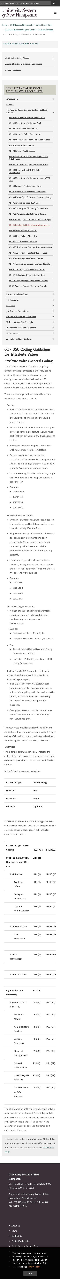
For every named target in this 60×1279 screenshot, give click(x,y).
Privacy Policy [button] (34, 1266)
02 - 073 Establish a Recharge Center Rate (27, 275)
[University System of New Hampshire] (19, 12)
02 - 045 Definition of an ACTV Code (24, 202)
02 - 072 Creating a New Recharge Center (27, 269)
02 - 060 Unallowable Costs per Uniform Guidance (30, 247)
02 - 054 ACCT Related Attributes (23, 241)
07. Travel (10, 305)
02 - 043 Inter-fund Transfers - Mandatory (27, 191)
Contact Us (17, 1236)
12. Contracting (13, 333)
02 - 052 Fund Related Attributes (23, 230)
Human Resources (13, 70)
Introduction (12, 99)
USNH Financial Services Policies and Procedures (31, 25)
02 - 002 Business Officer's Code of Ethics (27, 117)
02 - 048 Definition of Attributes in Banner (27, 214)
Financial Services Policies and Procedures (23, 64)
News (14, 1230)
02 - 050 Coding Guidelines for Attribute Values (29, 225)
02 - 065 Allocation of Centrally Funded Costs (28, 253)
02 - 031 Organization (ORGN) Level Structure (28, 164)
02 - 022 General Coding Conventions (25, 134)
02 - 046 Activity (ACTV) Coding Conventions (28, 208)
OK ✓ (30, 1273)
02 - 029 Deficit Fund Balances (22, 151)
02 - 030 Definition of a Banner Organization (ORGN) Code (28, 157)
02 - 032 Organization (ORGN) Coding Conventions (25, 171)
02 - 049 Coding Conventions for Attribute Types (30, 219)
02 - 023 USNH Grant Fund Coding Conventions (29, 139)
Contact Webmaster (21, 1241)
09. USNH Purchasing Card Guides (21, 316)
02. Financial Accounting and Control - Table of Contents (29, 29)
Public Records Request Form (25, 1246)
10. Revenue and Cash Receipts (19, 322)
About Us (16, 1225)
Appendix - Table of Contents (19, 339)
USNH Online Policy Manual (17, 58)
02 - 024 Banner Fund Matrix (21, 145)
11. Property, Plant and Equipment (21, 327)
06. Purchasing (12, 300)
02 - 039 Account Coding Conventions (25, 186)
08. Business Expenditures (17, 311)
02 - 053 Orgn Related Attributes (23, 236)
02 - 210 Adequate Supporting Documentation (28, 280)
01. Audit (10, 104)
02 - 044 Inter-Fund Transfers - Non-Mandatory (30, 197)
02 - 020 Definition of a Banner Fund (25, 123)
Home (4, 25)
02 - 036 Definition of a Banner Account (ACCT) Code (29, 179)
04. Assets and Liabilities (17, 294)
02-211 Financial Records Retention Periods (28, 286)
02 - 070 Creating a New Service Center (26, 258)
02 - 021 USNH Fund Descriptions (23, 128)
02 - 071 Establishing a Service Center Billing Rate (30, 264)
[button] (55, 12)
